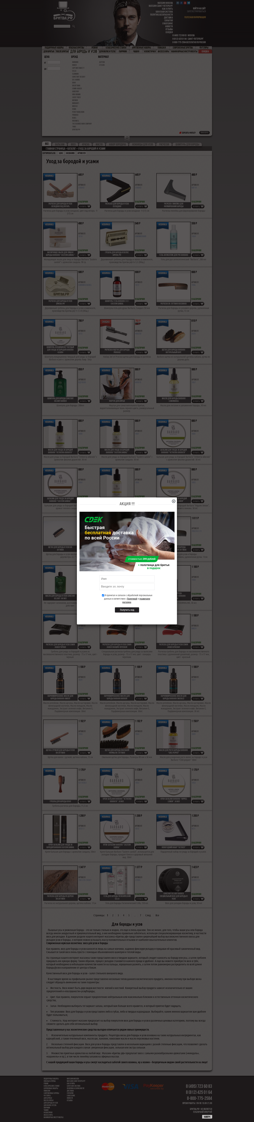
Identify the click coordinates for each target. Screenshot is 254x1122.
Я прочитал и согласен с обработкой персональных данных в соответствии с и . (128, 599)
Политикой (132, 598)
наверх (207, 1116)
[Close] (175, 501)
